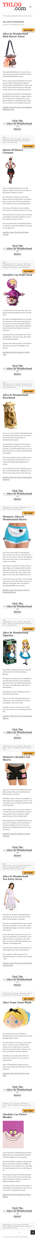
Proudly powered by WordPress (19, 1237)
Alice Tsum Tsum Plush (17, 1002)
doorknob (20, 509)
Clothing (22, 623)
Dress (21, 995)
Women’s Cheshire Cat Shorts (16, 758)
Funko (26, 747)
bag (16, 140)
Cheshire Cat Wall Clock (17, 274)
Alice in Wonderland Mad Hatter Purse (15, 35)
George (20, 264)
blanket (22, 1226)
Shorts (15, 625)
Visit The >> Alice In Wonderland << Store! (17, 125)
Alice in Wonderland (9, 140)
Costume (17, 265)
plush (25, 1105)
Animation (27, 139)
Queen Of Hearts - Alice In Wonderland (19, 267)
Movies (4, 623)
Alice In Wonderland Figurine (15, 634)
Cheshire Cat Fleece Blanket (15, 1116)
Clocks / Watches (7, 387)
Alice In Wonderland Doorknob (15, 396)
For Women (28, 265)
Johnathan (19, 139)
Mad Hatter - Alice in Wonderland (16, 141)
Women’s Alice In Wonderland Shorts (15, 518)
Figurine (22, 747)
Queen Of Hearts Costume (13, 151)
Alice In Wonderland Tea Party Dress (15, 878)
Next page (33, 1232)
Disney (19, 140)
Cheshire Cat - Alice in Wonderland (23, 386)
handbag (24, 140)
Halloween (5, 267)
